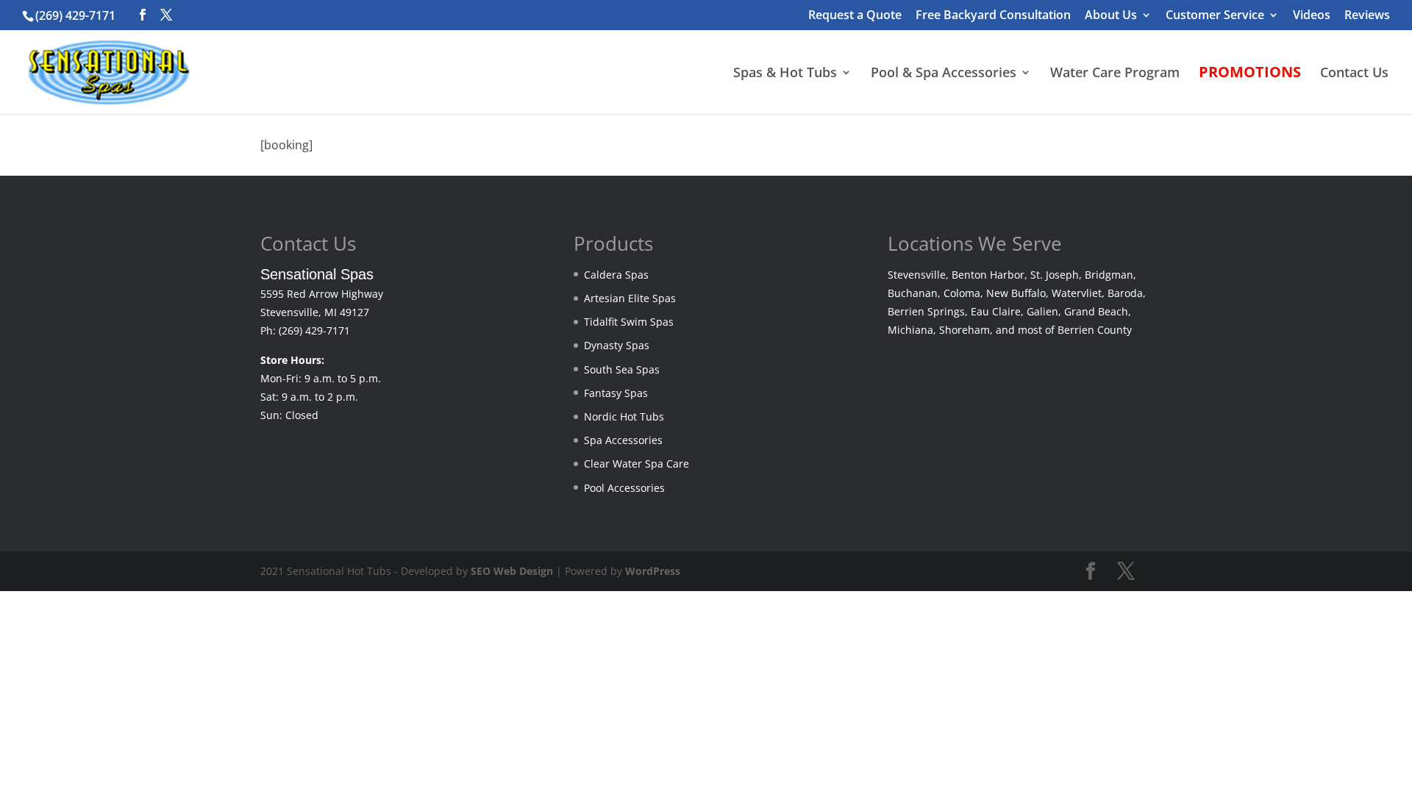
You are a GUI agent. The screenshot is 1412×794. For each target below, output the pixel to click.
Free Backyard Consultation (993, 16)
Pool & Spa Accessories (943, 74)
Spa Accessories (623, 440)
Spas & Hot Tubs (785, 74)
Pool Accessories (624, 488)
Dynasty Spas (616, 345)
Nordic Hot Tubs (624, 416)
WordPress (652, 571)
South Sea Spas (622, 369)
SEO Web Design (512, 571)
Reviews (1367, 16)
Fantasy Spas (616, 393)
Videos (1311, 16)
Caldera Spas (616, 275)
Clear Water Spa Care (636, 464)
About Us (1111, 16)
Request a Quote (855, 16)
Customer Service (1215, 16)
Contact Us (1354, 74)
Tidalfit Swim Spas (629, 322)
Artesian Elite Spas (630, 298)
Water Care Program (1115, 74)
